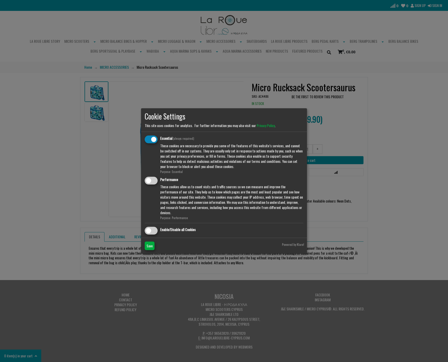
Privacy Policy (266, 125)
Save (149, 245)
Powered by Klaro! (293, 244)
